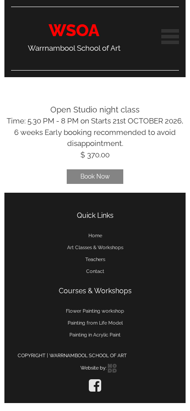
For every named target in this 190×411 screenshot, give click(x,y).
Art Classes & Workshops (95, 247)
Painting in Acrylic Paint (95, 335)
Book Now (95, 176)
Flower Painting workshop (95, 311)
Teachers (95, 259)
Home (95, 235)
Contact (95, 271)
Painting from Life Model (95, 323)
